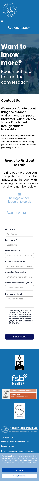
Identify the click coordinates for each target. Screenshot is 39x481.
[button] (2, 21)
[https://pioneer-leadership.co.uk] (19, 10)
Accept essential (19, 476)
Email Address (12, 250)
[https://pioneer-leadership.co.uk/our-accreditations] (19, 362)
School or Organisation (16, 272)
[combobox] (19, 287)
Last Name (11, 240)
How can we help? (13, 294)
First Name (11, 229)
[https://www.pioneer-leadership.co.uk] (19, 429)
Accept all (20, 470)
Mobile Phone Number (15, 261)
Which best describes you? (18, 282)
